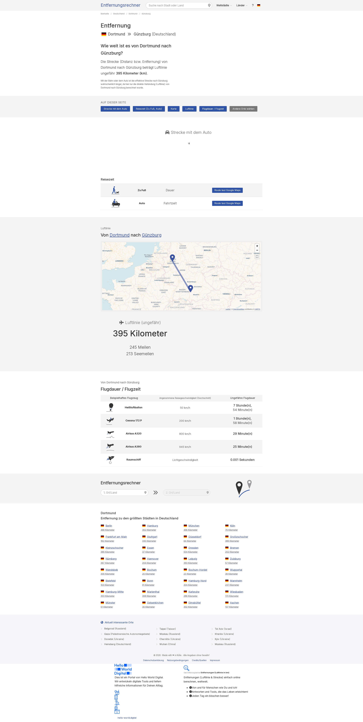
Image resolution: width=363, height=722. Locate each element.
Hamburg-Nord (197, 580)
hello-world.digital (127, 717)
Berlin (108, 525)
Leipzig (192, 558)
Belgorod (115, 628)
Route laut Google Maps (227, 190)
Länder (240, 5)
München (193, 525)
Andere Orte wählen (243, 108)
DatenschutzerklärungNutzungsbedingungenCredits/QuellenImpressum (181, 660)
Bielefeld (110, 580)
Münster (110, 602)
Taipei (167, 628)
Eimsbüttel (194, 602)
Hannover (153, 558)
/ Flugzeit (213, 108)
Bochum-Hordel (197, 569)
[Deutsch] (259, 5)
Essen (150, 547)
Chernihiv (170, 639)
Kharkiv (224, 634)
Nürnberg (111, 558)
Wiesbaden (236, 591)
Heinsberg (117, 644)
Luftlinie (189, 108)
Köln (232, 525)
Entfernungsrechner (120, 5)
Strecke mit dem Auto (115, 108)
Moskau (169, 634)
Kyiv (222, 639)
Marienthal (153, 591)
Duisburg (235, 558)
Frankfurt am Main (116, 536)
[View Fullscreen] (257, 256)
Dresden (193, 547)
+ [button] (257, 246)
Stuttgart (152, 536)
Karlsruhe (193, 591)
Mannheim (236, 580)
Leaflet (228, 309)
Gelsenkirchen (155, 602)
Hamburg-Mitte (114, 591)
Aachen (234, 602)
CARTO (257, 309)
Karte (174, 108)
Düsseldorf (194, 536)
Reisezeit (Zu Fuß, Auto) (149, 108)
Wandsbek (111, 569)
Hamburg (152, 525)
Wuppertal (236, 569)
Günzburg (152, 235)
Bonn (150, 580)
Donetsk (114, 639)
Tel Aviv (223, 628)
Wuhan (167, 644)
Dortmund (120, 235)
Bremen (234, 547)
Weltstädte (222, 5)
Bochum (152, 569)
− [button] (257, 250)
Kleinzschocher (114, 547)
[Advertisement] (223, 59)
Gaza (127, 634)
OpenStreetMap (238, 309)
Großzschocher (239, 536)
